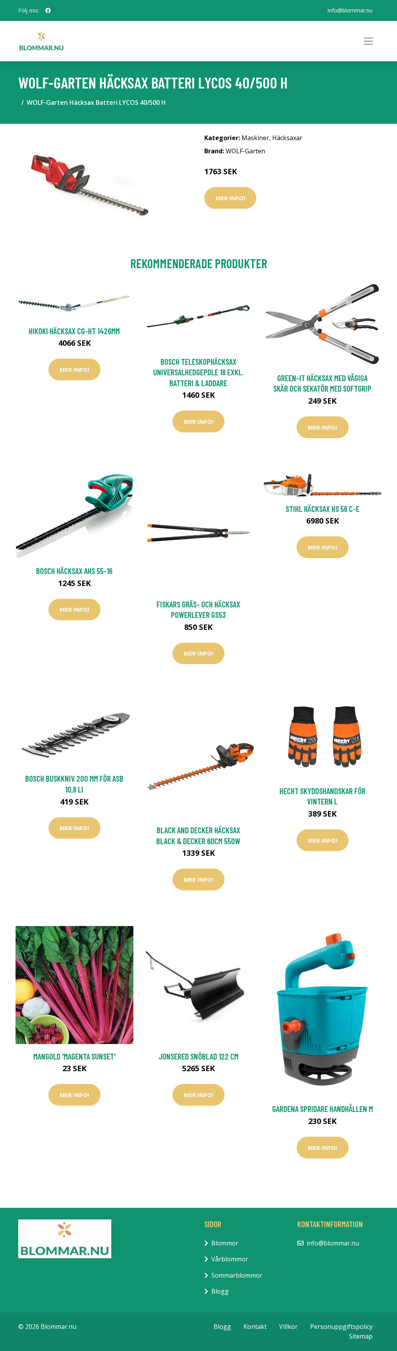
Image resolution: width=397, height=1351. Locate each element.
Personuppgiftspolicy (341, 1326)
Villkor (288, 1326)
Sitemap (361, 1336)
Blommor (224, 1243)
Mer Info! (230, 198)
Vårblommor (229, 1259)
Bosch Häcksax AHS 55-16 (74, 571)
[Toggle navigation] (368, 41)
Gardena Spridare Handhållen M (322, 1108)
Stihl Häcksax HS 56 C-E (322, 508)
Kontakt (255, 1326)
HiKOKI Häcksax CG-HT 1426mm (74, 331)
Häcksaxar (287, 138)
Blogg (220, 1291)
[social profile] (48, 10)
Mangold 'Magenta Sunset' (74, 1056)
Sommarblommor (236, 1275)
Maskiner (255, 138)
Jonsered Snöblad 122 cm (198, 1056)
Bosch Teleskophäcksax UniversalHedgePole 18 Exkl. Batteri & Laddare (198, 372)
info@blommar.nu (350, 10)
